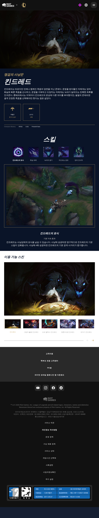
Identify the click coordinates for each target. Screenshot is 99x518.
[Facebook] (53, 387)
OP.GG (20, 126)
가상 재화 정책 (49, 444)
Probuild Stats (36, 126)
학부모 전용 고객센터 (49, 361)
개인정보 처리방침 (49, 430)
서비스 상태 (49, 451)
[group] (48, 154)
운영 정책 (49, 437)
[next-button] (93, 340)
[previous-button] (88, 340)
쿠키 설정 (49, 479)
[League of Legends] (23, 5)
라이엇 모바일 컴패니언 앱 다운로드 (49, 375)
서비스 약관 (49, 423)
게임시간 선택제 (49, 458)
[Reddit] (61, 387)
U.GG (27, 126)
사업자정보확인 (49, 472)
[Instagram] (45, 387)
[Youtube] (37, 387)
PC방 (49, 368)
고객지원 (49, 354)
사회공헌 (49, 465)
